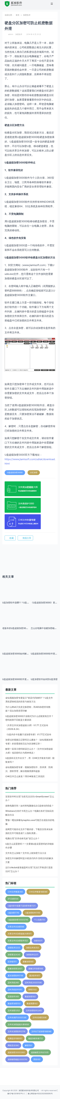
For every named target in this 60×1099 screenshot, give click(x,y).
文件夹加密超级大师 (18, 1024)
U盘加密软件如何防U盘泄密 (44, 679)
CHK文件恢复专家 (38, 892)
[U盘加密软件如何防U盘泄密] (44, 666)
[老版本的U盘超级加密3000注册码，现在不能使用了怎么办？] (15, 613)
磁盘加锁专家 (35, 1038)
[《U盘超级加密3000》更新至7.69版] (44, 594)
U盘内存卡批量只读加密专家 (22, 906)
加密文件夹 (32, 947)
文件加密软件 (34, 1010)
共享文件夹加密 (16, 927)
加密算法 (14, 954)
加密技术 (26, 15)
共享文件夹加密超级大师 (20, 933)
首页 (17, 15)
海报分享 (26, 538)
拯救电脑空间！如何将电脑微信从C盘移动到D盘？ (29, 805)
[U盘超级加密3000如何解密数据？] (15, 645)
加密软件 (32, 954)
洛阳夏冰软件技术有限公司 (29, 1090)
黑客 (36, 1059)
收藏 (11, 538)
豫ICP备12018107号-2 (16, 1093)
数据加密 (30, 996)
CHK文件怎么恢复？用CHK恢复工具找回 (24, 776)
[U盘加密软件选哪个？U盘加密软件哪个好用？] (15, 590)
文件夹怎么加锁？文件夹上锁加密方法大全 (25, 853)
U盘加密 (13, 913)
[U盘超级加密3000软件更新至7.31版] (15, 664)
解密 (28, 1045)
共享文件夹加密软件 (18, 940)
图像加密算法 (15, 968)
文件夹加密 (39, 1017)
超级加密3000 (16, 1052)
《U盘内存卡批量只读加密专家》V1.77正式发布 (28, 734)
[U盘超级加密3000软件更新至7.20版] (44, 645)
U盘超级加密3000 (15, 472)
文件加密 (14, 1010)
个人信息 (39, 920)
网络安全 (13, 1045)
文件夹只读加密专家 (41, 1031)
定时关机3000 (33, 982)
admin (10, 34)
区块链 (12, 961)
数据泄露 (32, 1003)
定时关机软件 (15, 989)
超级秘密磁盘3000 (17, 1059)
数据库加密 (14, 1003)
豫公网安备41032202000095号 (40, 1093)
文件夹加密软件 (16, 1031)
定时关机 (13, 982)
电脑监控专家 (15, 1038)
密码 (32, 989)
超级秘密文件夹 (39, 1052)
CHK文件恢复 (15, 892)
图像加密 (28, 961)
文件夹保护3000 (17, 1017)
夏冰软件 (34, 975)
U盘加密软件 (32, 913)
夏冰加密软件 (15, 975)
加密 (38, 940)
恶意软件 (13, 996)
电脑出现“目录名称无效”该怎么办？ (22, 838)
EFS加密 (13, 899)
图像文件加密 (35, 968)
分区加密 (33, 472)
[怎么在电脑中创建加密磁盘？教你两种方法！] (44, 615)
